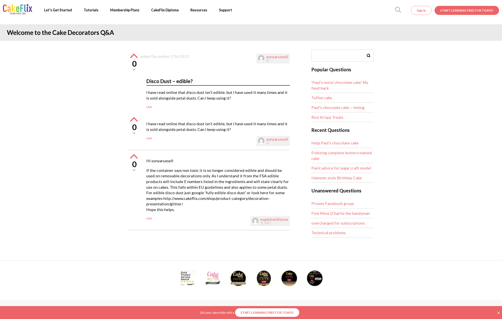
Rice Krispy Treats (327, 117)
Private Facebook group (332, 203)
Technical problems (328, 232)
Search (369, 55)
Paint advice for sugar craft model (341, 168)
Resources (198, 10)
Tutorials (91, 10)
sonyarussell (277, 56)
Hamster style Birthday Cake (336, 177)
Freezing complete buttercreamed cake (341, 155)
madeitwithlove (274, 219)
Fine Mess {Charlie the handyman (340, 213)
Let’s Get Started (58, 10)
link (149, 107)
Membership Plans (124, 10)
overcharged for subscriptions (338, 223)
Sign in (421, 10)
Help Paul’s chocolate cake (335, 142)
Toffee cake (321, 97)
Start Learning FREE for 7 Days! (466, 10)
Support (225, 10)
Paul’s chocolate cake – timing (338, 107)
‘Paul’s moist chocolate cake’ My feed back (339, 85)
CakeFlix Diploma (165, 10)
